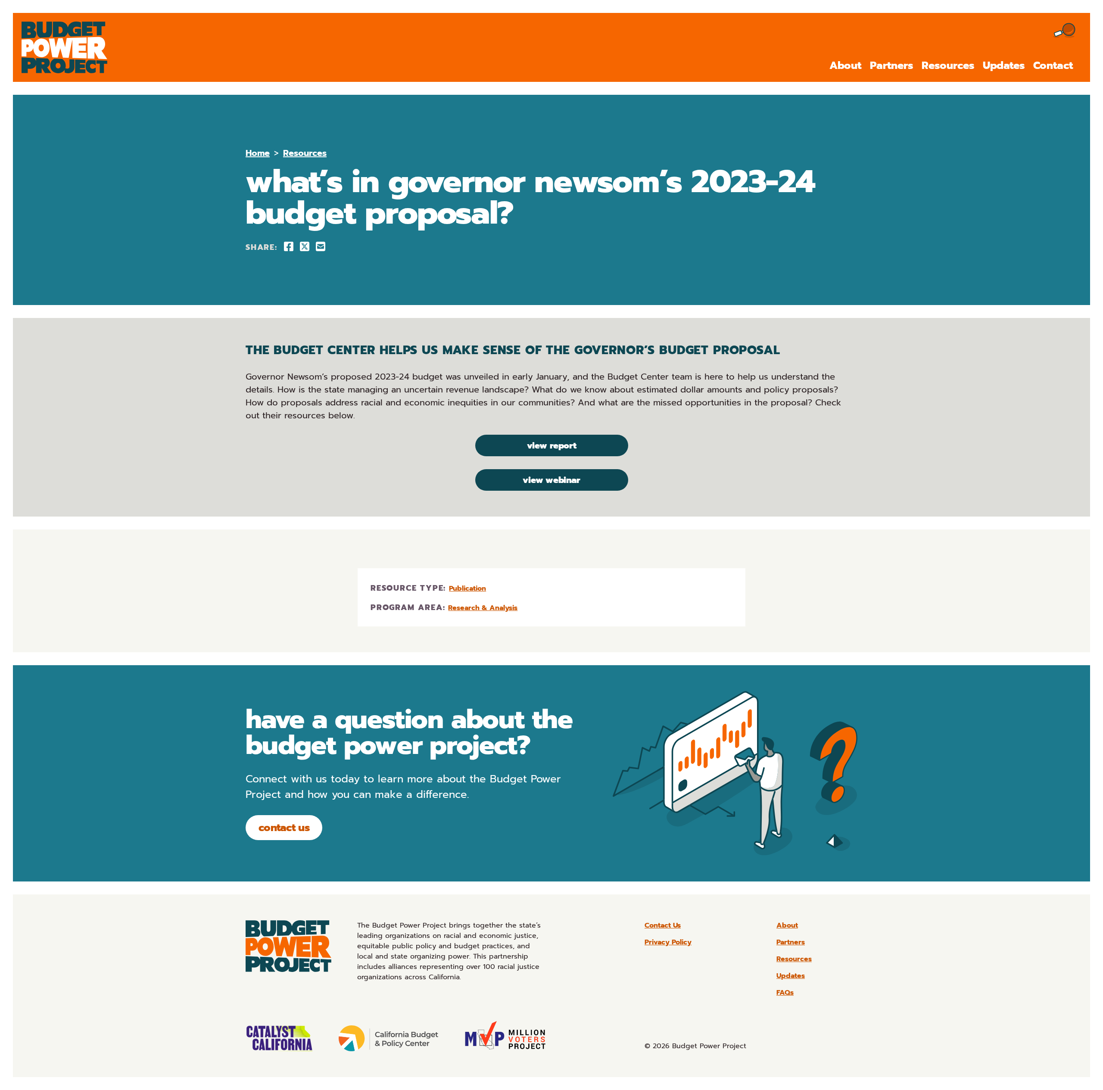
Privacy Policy (668, 942)
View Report (551, 445)
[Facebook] (288, 246)
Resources (948, 65)
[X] (304, 246)
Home (258, 152)
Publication (467, 588)
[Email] (320, 246)
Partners (891, 65)
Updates (1004, 65)
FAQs (785, 992)
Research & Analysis (482, 608)
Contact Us (284, 827)
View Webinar (551, 479)
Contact (1053, 65)
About (845, 65)
